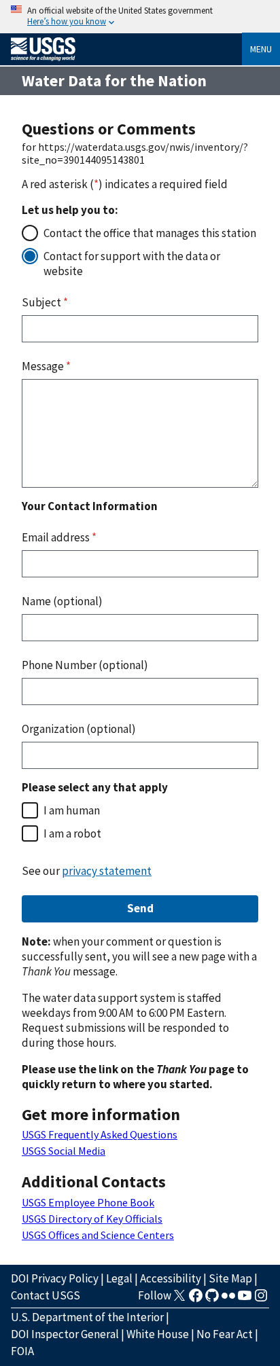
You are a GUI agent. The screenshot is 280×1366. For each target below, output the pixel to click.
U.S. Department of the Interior (87, 1317)
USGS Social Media (63, 1150)
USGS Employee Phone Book (88, 1202)
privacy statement (107, 870)
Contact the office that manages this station (149, 233)
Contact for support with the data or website (131, 263)
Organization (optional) (79, 728)
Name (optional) (62, 601)
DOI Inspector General (65, 1334)
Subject (45, 302)
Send (140, 908)
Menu (261, 49)
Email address (59, 537)
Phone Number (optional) (85, 665)
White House (157, 1334)
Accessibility (170, 1278)
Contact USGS (45, 1295)
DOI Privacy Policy (55, 1278)
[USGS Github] (212, 1299)
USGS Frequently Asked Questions (99, 1134)
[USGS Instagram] (261, 1299)
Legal (119, 1278)
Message (46, 366)
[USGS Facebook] (196, 1299)
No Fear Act (224, 1334)
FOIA (22, 1351)
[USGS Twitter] (179, 1299)
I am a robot (72, 833)
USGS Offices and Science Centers (98, 1235)
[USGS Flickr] (228, 1299)
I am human (71, 810)
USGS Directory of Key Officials (92, 1218)
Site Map (230, 1278)
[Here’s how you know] (140, 16)
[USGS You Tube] (245, 1299)
